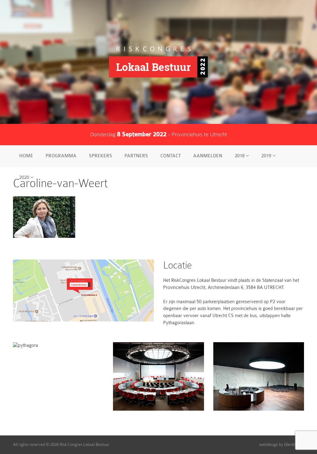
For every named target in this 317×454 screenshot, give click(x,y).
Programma (61, 156)
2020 (24, 177)
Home (26, 156)
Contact (170, 156)
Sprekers (100, 156)
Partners (136, 156)
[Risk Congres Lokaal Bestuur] (158, 61)
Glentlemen (294, 444)
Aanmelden (207, 156)
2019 (266, 156)
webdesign (268, 444)
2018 (240, 156)
